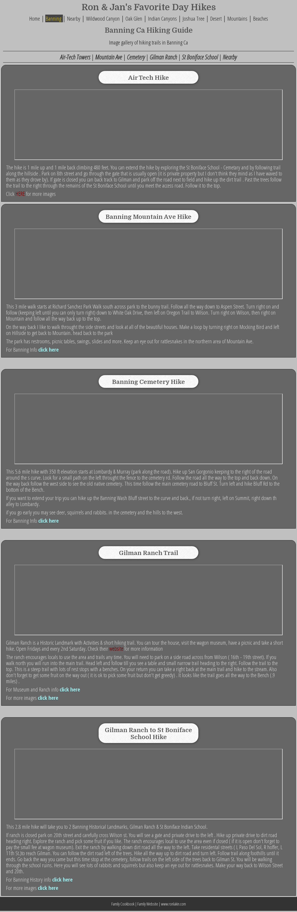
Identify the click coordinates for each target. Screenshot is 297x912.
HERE (20, 194)
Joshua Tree (193, 18)
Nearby (73, 18)
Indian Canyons (162, 18)
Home (34, 18)
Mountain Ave (109, 56)
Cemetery (136, 56)
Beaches (260, 18)
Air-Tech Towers (75, 56)
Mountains (237, 18)
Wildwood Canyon (103, 18)
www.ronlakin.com (173, 904)
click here (48, 349)
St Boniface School (200, 56)
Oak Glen (134, 18)
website (116, 648)
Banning (54, 18)
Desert (216, 18)
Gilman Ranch (164, 56)
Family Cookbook (122, 904)
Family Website (147, 904)
